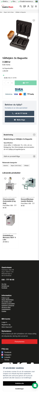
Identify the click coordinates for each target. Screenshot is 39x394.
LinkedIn (7, 357)
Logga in (4, 322)
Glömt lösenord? (7, 327)
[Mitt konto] (28, 6)
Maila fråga (21, 120)
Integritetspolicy (6, 309)
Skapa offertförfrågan (8, 300)
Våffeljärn (26, 165)
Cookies (4, 311)
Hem (1, 12)
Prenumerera (19, 342)
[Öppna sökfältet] (21, 6)
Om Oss (4, 284)
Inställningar (19, 389)
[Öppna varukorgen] (32, 6)
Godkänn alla (19, 383)
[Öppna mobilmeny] (36, 6)
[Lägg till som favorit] (24, 6)
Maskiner (6, 165)
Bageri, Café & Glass (9, 12)
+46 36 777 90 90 (21, 113)
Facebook (7, 352)
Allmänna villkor (6, 307)
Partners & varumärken (8, 303)
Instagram (7, 355)
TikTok (6, 360)
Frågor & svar (5, 298)
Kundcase (4, 288)
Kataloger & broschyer (8, 305)
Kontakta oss (5, 286)
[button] (36, 1)
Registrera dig (6, 325)
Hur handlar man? (7, 302)
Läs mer (6, 71)
